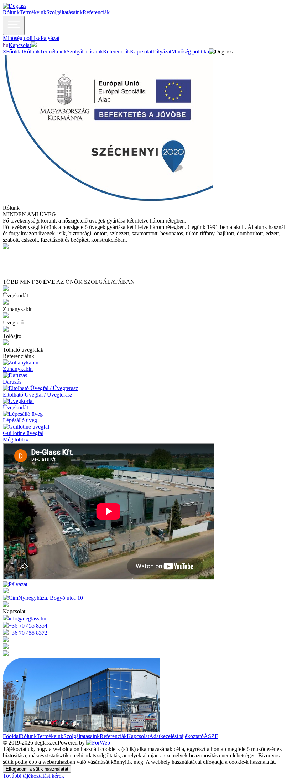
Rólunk (11, 12)
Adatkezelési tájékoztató (176, 736)
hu (6, 45)
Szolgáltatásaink (64, 12)
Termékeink (33, 12)
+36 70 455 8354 (28, 626)
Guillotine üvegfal (23, 433)
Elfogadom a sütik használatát (37, 769)
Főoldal (14, 51)
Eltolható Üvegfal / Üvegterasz (37, 395)
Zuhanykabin (18, 369)
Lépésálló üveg (20, 420)
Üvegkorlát (15, 407)
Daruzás (12, 382)
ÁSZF (211, 736)
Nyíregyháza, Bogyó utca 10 (50, 598)
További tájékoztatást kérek (33, 776)
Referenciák (96, 12)
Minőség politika (22, 38)
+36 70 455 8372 (28, 633)
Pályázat (50, 38)
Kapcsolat (20, 45)
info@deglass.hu (27, 618)
